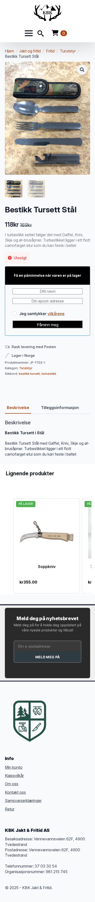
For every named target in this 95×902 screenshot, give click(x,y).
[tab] (18, 407)
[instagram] (74, 713)
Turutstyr (68, 51)
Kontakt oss (15, 792)
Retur (9, 809)
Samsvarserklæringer (23, 800)
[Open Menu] (29, 33)
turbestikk (49, 374)
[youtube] (57, 722)
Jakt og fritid (30, 51)
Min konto (13, 767)
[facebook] (57, 713)
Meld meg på (47, 657)
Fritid (50, 51)
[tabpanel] (47, 438)
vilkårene (56, 313)
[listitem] (46, 545)
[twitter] (65, 713)
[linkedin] (83, 713)
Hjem (9, 51)
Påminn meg (47, 324)
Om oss (11, 783)
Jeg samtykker (41, 313)
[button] (82, 70)
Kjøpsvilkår (14, 775)
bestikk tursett (29, 374)
